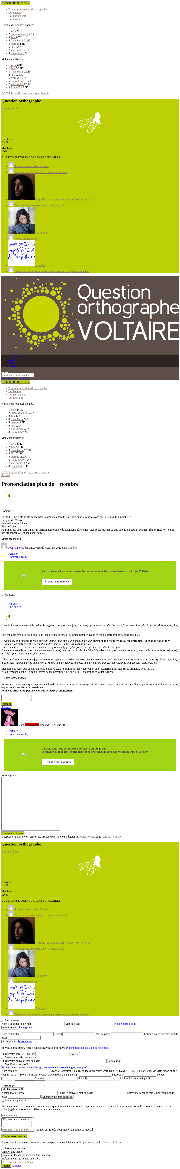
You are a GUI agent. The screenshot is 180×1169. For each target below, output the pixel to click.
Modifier (7, 704)
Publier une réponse (13, 833)
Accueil (5, 475)
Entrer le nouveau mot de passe (75, 1092)
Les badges (14, 12)
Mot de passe (73, 1023)
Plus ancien (14, 606)
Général (72, 547)
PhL (13, 46)
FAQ (11, 359)
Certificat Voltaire (111, 836)
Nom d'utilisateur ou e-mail (16, 1023)
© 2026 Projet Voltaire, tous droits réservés (25, 93)
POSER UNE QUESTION (16, 3)
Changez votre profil (76, 1067)
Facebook (117, 1074)
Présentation (15, 356)
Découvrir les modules (57, 761)
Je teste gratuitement (56, 581)
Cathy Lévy (17, 53)
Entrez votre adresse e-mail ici (18, 1053)
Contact (12, 362)
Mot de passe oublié (125, 1023)
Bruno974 (16, 87)
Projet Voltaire (87, 836)
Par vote (13, 603)
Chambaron (17, 40)
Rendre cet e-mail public (137, 1078)
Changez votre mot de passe (49, 1067)
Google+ (39, 1078)
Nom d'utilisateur (11, 1033)
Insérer (6, 1165)
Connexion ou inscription (15, 378)
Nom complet (9, 1070)
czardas (15, 43)
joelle (14, 30)
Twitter (161, 1074)
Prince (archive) (20, 34)
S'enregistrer (25, 1027)
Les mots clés (15, 18)
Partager (13, 553)
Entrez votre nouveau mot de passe (20, 1060)
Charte (12, 365)
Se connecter (25, 1041)
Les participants (17, 15)
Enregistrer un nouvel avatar (17, 1067)
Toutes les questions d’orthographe (27, 9)
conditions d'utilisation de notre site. (89, 1047)
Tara (13, 37)
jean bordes (17, 50)
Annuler (6, 707)
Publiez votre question (14, 1136)
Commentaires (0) (18, 556)
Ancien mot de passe (12, 1092)
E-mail (58, 1033)
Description (7, 1085)
